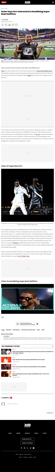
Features (27, 433)
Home (2, 8)
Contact (25, 457)
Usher (3, 71)
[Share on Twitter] (6, 25)
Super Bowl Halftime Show (44, 71)
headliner (8, 329)
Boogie (29, 75)
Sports (14, 364)
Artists (44, 433)
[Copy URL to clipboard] (12, 24)
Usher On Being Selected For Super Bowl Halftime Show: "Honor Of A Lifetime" (30, 374)
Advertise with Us (26, 439)
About (20, 457)
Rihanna (15, 243)
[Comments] (16, 24)
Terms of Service (19, 454)
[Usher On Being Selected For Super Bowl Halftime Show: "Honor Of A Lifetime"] (6, 374)
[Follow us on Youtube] (33, 448)
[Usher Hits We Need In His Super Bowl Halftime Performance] (6, 360)
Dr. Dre (38, 134)
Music (6, 8)
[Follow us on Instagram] (24, 448)
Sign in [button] (4, 2)
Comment (49, 413)
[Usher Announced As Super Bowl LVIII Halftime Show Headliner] (6, 367)
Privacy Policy (27, 454)
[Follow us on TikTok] (30, 448)
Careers (30, 457)
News (43, 329)
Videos (36, 433)
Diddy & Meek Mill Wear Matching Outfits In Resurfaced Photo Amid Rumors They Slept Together (32, 352)
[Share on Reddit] (9, 25)
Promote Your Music (27, 443)
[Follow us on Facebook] (21, 448)
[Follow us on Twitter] (27, 448)
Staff (35, 457)
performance (16, 329)
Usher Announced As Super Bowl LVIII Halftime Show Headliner (29, 366)
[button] (27, 2)
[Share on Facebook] (2, 25)
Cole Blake (5, 19)
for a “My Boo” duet (23, 256)
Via (3, 317)
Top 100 (18, 433)
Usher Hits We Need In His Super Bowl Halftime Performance (28, 359)
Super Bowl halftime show (28, 329)
